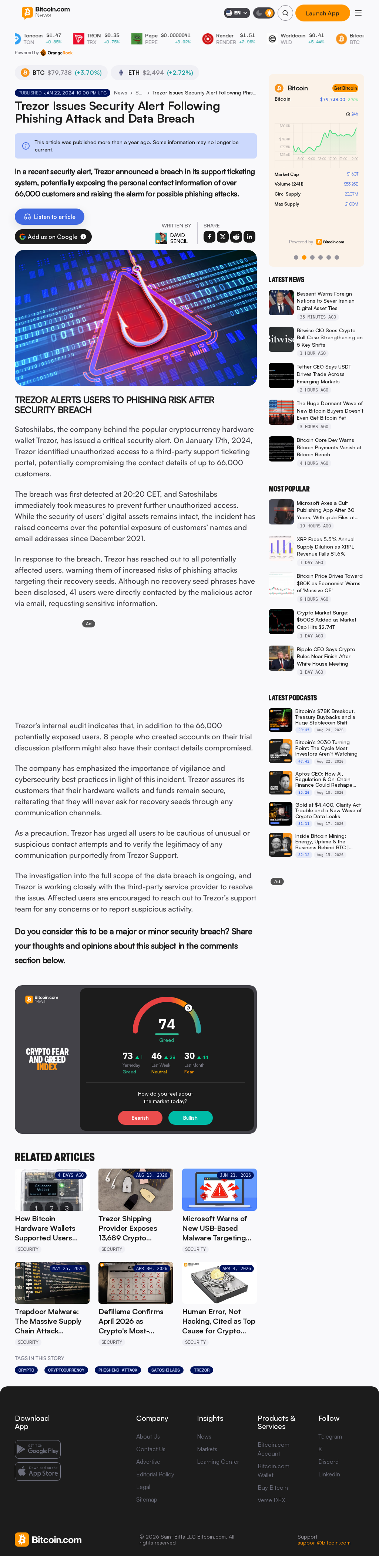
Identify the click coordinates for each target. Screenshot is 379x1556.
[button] (83, 236)
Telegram (330, 1436)
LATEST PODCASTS (293, 697)
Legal (143, 1486)
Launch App (322, 13)
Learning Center (218, 1461)
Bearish (140, 1118)
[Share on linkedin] (249, 237)
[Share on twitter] (223, 237)
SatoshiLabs (165, 1370)
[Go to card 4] (320, 257)
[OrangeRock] (56, 52)
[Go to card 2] (304, 257)
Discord (328, 1461)
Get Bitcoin (345, 88)
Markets (207, 1449)
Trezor (201, 1370)
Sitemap (146, 1499)
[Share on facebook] (209, 237)
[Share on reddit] (236, 237)
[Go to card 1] (296, 257)
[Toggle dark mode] (264, 13)
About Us (148, 1436)
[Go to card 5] (328, 257)
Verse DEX (271, 1500)
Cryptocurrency (66, 1370)
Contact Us (150, 1449)
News (120, 92)
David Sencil (179, 238)
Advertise (148, 1461)
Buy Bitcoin (273, 1487)
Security (139, 92)
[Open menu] (358, 13)
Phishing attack (117, 1370)
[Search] (285, 13)
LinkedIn (329, 1474)
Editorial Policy (155, 1474)
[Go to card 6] (337, 257)
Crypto (26, 1370)
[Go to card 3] (312, 257)
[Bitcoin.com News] (46, 13)
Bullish (190, 1118)
